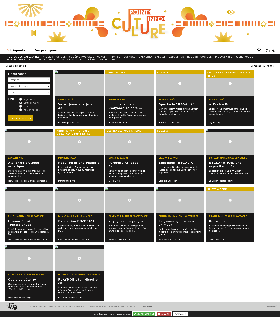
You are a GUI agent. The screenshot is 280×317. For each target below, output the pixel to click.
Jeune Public (245, 56)
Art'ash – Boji (220, 104)
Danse (116, 56)
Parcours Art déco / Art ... (125, 164)
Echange (130, 56)
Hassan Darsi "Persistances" (20, 223)
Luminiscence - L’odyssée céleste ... (125, 106)
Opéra (41, 59)
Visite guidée (109, 59)
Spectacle (74, 59)
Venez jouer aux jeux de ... (75, 106)
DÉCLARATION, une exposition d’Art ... (225, 164)
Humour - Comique (199, 56)
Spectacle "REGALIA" (177, 104)
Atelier (48, 56)
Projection (56, 59)
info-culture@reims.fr (77, 306)
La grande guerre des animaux (176, 223)
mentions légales (95, 306)
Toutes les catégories (23, 56)
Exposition (176, 56)
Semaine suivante (262, 65)
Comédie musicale (81, 56)
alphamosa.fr (272, 306)
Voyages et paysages (126, 221)
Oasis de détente (22, 279)
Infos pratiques (44, 50)
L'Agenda (17, 50)
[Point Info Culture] (140, 22)
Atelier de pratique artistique (23, 164)
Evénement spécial (152, 56)
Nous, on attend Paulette (78, 163)
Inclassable (223, 56)
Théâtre (90, 59)
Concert (103, 56)
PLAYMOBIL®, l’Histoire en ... (78, 281)
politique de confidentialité (114, 306)
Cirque (61, 56)
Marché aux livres (20, 59)
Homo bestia (219, 221)
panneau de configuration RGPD (139, 306)
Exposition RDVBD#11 (76, 221)
